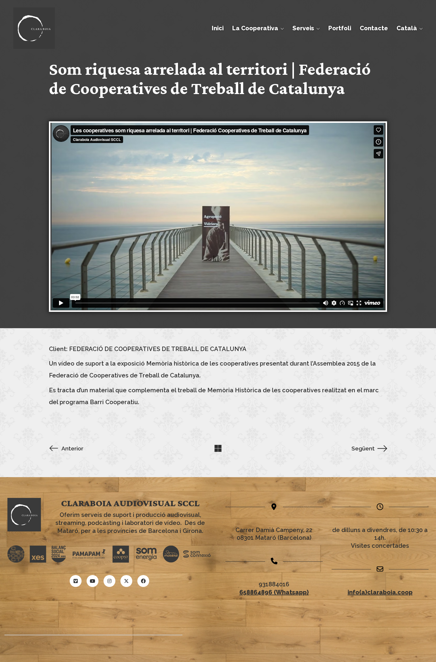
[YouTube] (92, 581)
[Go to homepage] (34, 28)
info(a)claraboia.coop (380, 592)
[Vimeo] (76, 581)
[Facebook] (143, 581)
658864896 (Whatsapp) (274, 592)
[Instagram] (109, 581)
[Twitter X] (126, 581)
